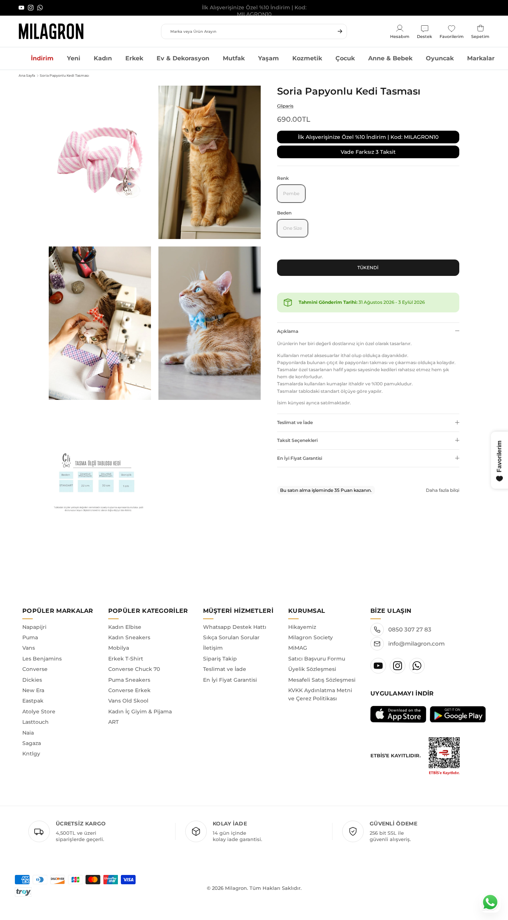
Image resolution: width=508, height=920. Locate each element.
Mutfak (234, 58)
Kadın (103, 58)
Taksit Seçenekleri (297, 440)
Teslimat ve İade (295, 422)
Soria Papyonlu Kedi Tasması (64, 75)
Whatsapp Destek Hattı (234, 627)
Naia (28, 732)
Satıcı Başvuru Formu (316, 658)
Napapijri (34, 627)
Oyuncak (440, 58)
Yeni (73, 58)
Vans (28, 647)
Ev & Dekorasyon (183, 58)
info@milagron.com (416, 643)
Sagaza (31, 743)
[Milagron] (51, 31)
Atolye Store (38, 711)
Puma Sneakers (129, 680)
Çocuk (345, 58)
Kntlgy (31, 753)
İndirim (42, 58)
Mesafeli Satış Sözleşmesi (322, 680)
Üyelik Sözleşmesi (312, 669)
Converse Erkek (129, 690)
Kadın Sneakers (129, 637)
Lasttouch (35, 722)
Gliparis (285, 105)
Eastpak (33, 700)
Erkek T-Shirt (125, 658)
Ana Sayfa (27, 75)
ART (113, 722)
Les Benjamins (42, 658)
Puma (30, 637)
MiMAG (297, 647)
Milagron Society (310, 637)
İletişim (213, 647)
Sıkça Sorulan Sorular (231, 637)
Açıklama (287, 331)
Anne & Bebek (390, 58)
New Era (33, 690)
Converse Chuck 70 (134, 669)
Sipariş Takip (220, 658)
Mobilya (118, 647)
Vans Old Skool (128, 700)
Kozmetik (307, 58)
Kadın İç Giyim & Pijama (140, 711)
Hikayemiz (302, 627)
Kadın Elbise (124, 627)
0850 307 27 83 (409, 629)
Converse (35, 669)
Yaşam (268, 58)
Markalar (481, 58)
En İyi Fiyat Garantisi (299, 458)
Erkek (134, 58)
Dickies (32, 680)
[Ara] (340, 31)
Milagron (236, 888)
